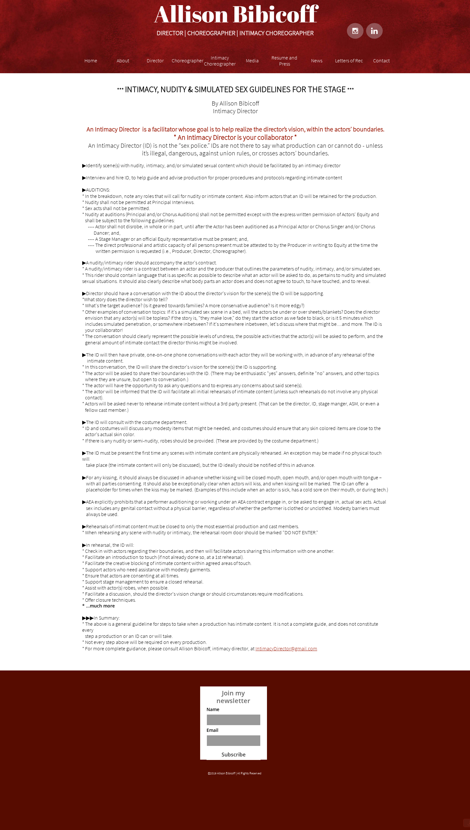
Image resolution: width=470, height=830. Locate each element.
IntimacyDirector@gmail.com (286, 648)
